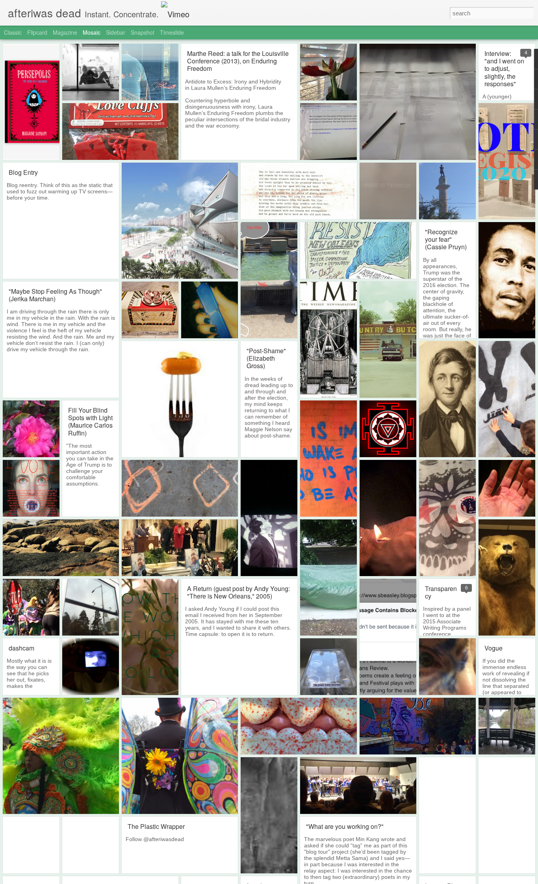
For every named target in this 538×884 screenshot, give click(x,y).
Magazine (65, 32)
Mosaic (91, 32)
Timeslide (172, 32)
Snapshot (142, 32)
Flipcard (37, 32)
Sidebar (115, 32)
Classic (13, 32)
